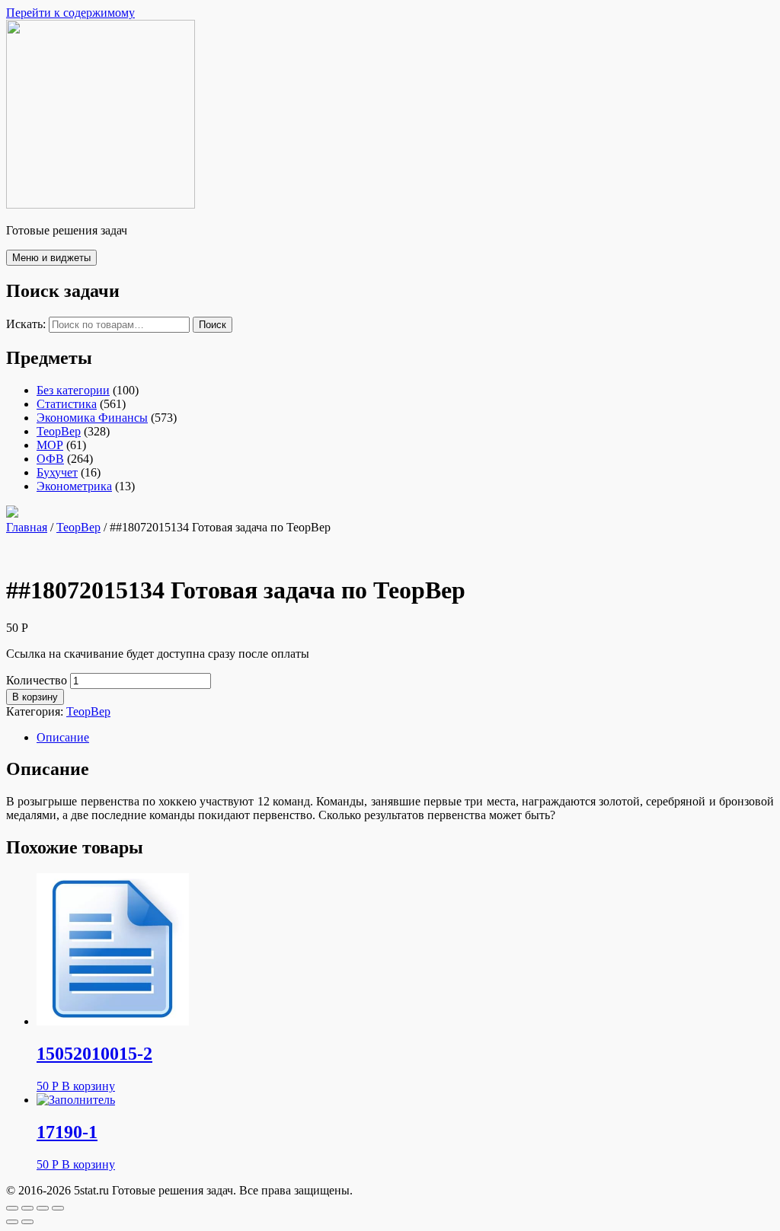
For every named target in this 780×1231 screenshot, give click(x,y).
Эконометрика (74, 486)
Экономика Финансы (92, 417)
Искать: (26, 323)
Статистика (67, 403)
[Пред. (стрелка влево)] (12, 1222)
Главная (26, 527)
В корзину (35, 697)
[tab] (405, 738)
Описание (63, 737)
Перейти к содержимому (70, 12)
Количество (36, 680)
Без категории (73, 390)
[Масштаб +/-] (58, 1208)
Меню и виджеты (51, 257)
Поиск (212, 324)
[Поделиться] (27, 1208)
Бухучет (57, 472)
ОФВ (50, 458)
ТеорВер (59, 431)
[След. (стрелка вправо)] (27, 1222)
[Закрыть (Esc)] (12, 1208)
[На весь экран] (43, 1208)
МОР (50, 445)
